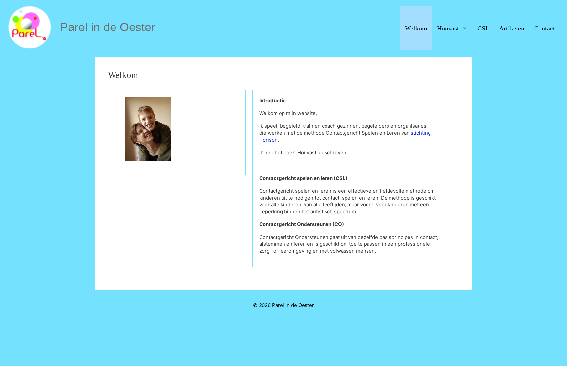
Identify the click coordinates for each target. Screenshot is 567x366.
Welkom (416, 28)
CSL (483, 28)
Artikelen (511, 28)
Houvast (448, 28)
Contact (544, 28)
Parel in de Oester (107, 27)
